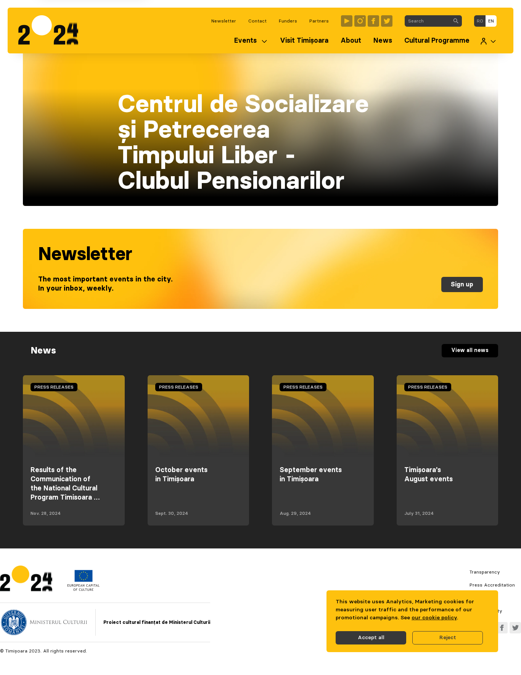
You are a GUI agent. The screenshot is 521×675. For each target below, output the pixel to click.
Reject (447, 637)
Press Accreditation (492, 585)
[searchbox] (427, 21)
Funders (288, 21)
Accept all (371, 637)
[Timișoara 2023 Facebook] (373, 21)
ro (480, 21)
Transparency (485, 572)
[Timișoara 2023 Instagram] (360, 21)
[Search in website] (456, 21)
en (491, 21)
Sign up (462, 284)
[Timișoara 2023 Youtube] (346, 21)
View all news (470, 350)
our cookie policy (434, 617)
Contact (257, 21)
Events (245, 40)
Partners (319, 21)
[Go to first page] (52, 30)
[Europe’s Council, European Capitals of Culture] (83, 589)
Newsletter (223, 21)
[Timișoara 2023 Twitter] (386, 21)
